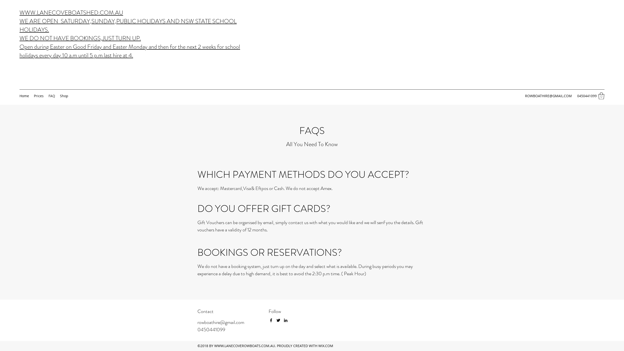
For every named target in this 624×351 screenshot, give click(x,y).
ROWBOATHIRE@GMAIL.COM (548, 96)
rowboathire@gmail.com (220, 322)
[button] (601, 95)
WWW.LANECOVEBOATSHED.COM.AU (71, 13)
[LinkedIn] (285, 320)
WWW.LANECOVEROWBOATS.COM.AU (244, 345)
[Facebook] (271, 320)
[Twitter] (278, 320)
